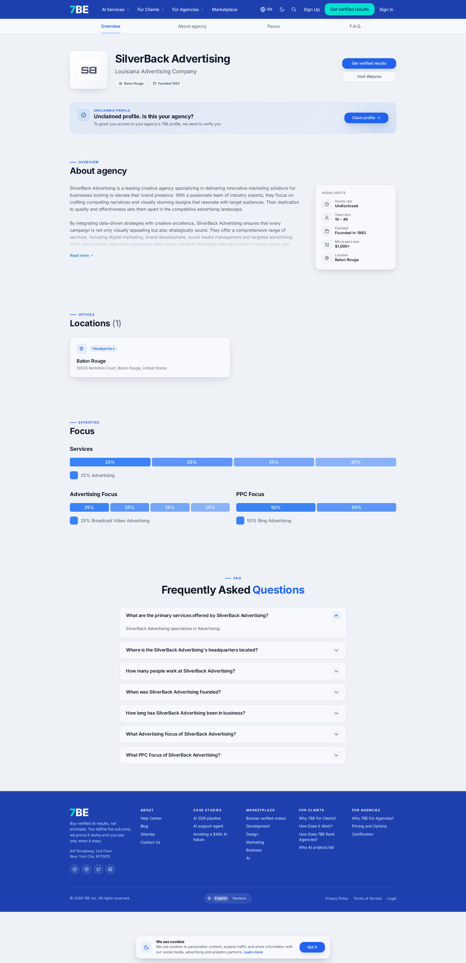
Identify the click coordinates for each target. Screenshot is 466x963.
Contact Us (150, 842)
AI (248, 858)
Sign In (386, 9)
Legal (391, 898)
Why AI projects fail (316, 847)
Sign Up (312, 9)
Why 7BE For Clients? (317, 818)
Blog (144, 826)
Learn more (253, 952)
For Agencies (185, 9)
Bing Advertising (274, 520)
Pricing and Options (369, 826)
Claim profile (363, 117)
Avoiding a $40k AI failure (210, 837)
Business (254, 850)
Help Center (151, 818)
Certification (362, 834)
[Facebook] (75, 869)
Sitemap (148, 834)
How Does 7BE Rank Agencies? (317, 837)
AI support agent (208, 826)
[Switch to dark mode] (282, 9)
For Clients (148, 9)
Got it (312, 947)
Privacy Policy (336, 898)
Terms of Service (368, 898)
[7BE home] (79, 812)
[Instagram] (86, 869)
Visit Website (369, 76)
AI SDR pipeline (207, 818)
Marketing (255, 842)
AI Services (113, 9)
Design (252, 834)
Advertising (103, 475)
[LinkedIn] (110, 869)
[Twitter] (98, 869)
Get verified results (349, 9)
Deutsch (239, 898)
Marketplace (224, 9)
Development (258, 826)
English (221, 898)
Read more (79, 255)
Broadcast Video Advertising (121, 520)
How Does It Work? (316, 826)
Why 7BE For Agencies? (373, 818)
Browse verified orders (266, 818)
